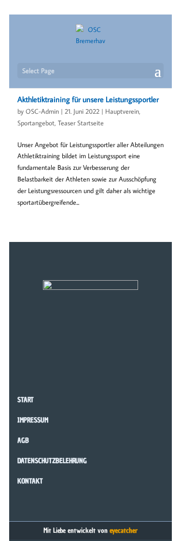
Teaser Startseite (81, 123)
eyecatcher (124, 530)
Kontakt (30, 481)
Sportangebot (36, 123)
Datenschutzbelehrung (52, 461)
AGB (23, 440)
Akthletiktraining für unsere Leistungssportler (88, 99)
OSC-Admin (42, 111)
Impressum (32, 420)
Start (25, 400)
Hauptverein (122, 111)
